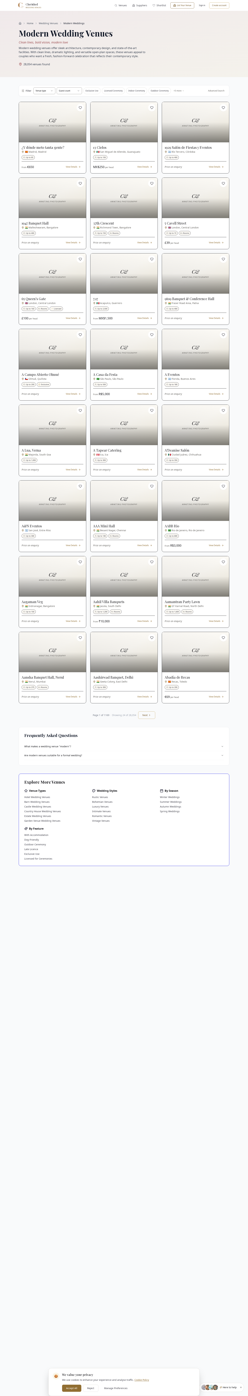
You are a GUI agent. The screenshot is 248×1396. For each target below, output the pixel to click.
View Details (71, 166)
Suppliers (141, 5)
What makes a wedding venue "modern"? (47, 746)
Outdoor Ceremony (160, 90)
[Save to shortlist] (80, 107)
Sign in (202, 5)
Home (30, 23)
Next (145, 715)
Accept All (71, 1388)
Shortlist (161, 5)
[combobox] (44, 90)
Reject (90, 1388)
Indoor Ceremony (136, 90)
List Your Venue (184, 5)
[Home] (20, 23)
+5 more (178, 90)
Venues (123, 5)
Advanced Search (216, 90)
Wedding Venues (48, 23)
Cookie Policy (141, 1379)
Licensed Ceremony (113, 90)
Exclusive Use (92, 90)
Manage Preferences (116, 1388)
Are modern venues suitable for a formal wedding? (53, 755)
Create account (219, 5)
